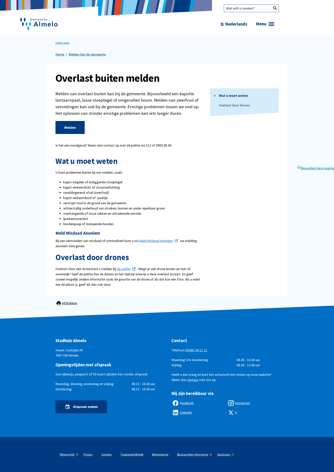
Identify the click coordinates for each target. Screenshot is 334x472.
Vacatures (223, 454)
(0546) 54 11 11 (196, 350)
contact (193, 380)
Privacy (88, 454)
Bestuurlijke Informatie (192, 454)
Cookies (106, 454)
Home (59, 54)
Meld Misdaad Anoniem (156, 241)
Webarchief (67, 454)
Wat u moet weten (233, 96)
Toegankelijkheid (131, 454)
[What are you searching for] (275, 8)
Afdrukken (69, 303)
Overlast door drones (234, 105)
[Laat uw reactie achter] (316, 168)
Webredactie (160, 454)
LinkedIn (186, 412)
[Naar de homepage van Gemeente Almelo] (39, 24)
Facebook (187, 403)
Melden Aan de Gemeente (87, 54)
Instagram (242, 403)
